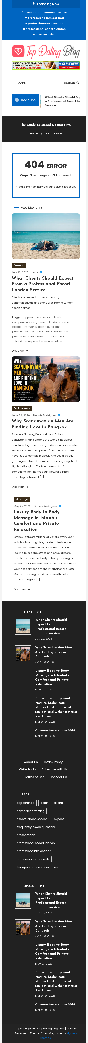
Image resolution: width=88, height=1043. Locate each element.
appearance (32, 317)
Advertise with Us (55, 769)
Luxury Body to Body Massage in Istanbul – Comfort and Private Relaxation (52, 677)
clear (46, 317)
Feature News (22, 408)
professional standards (45, 23)
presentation (45, 34)
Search (69, 83)
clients (57, 317)
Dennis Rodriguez (44, 415)
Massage (22, 499)
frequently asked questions (42, 327)
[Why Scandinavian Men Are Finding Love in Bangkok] (23, 653)
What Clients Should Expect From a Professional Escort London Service (43, 284)
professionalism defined (45, 18)
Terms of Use (34, 777)
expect (16, 327)
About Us (31, 762)
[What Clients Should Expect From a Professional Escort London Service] (23, 626)
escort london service (54, 322)
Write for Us (28, 769)
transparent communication (45, 12)
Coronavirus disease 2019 (55, 730)
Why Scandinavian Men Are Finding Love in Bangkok (53, 652)
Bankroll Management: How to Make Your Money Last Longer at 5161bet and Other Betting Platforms (56, 707)
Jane (35, 272)
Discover (18, 351)
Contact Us (58, 777)
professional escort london (46, 29)
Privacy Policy (53, 762)
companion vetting (24, 322)
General (19, 265)
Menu (22, 83)
